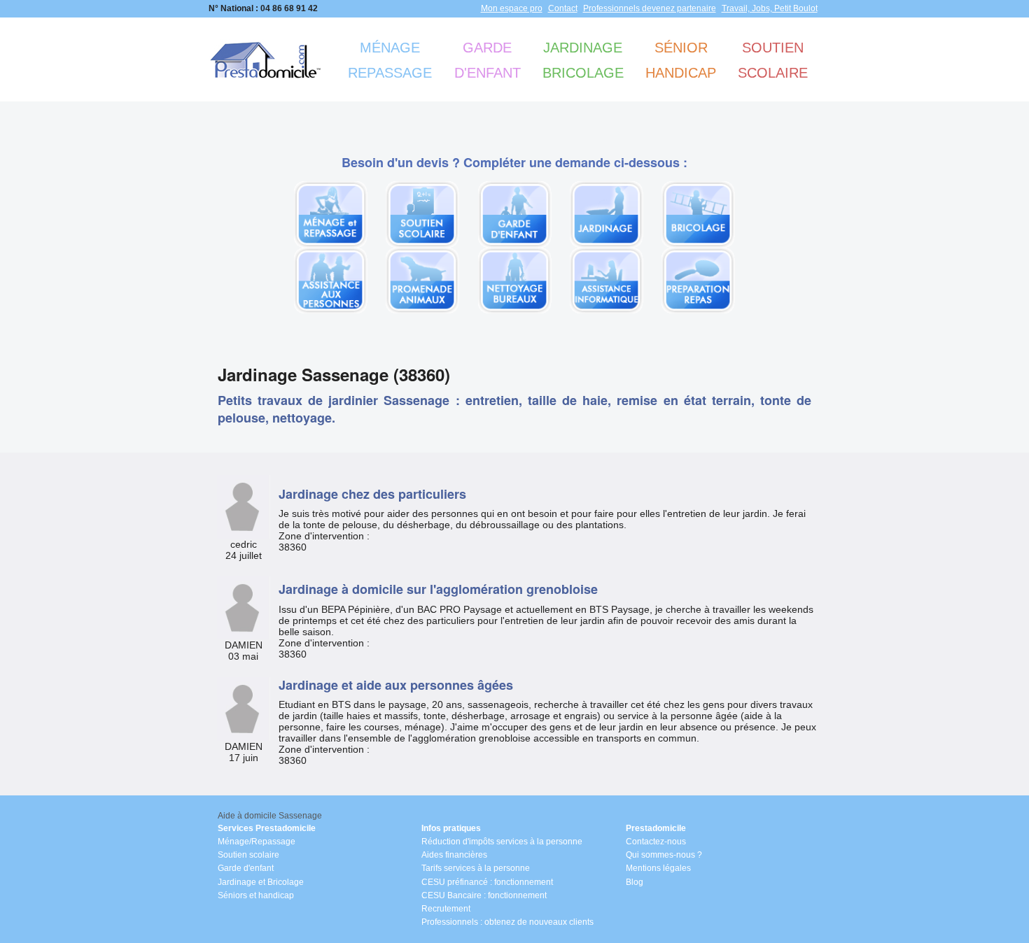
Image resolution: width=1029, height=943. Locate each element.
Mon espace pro (511, 8)
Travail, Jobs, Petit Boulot (770, 8)
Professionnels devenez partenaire (649, 8)
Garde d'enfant (487, 60)
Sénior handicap (680, 60)
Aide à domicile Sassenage (270, 816)
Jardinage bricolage (583, 60)
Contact (563, 8)
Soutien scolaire (773, 60)
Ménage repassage (390, 60)
